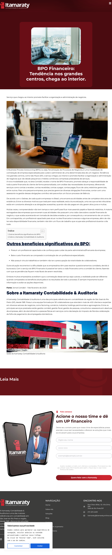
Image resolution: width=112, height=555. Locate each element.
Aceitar (40, 546)
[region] (28, 536)
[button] (110, 3)
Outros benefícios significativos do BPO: (25, 234)
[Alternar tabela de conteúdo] (41, 231)
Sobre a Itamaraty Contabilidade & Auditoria (26, 237)
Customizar (18, 546)
